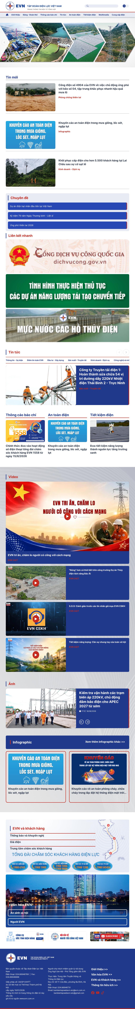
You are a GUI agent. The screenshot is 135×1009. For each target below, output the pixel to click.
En (127, 6)
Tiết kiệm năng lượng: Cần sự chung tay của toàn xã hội (97, 642)
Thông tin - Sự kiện (14, 360)
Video (13, 477)
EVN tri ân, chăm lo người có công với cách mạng (39, 555)
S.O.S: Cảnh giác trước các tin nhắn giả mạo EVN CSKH (97, 606)
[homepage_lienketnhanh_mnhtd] (67, 325)
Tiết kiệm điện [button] (89, 15)
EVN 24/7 (13, 560)
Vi (124, 6)
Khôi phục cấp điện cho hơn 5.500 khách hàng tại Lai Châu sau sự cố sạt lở (102, 374)
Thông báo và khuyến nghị (27, 835)
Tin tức (14, 352)
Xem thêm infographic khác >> (105, 741)
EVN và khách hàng (29, 828)
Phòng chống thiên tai (70, 97)
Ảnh (11, 684)
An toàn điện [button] (74, 15)
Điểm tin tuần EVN (35, 360)
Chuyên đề (19, 198)
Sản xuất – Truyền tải (77, 360)
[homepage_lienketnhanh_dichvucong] (67, 256)
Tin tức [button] (63, 15)
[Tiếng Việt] (33, 5)
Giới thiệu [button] (15, 15)
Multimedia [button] (104, 15)
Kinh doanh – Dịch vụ (69, 169)
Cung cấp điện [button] (118, 15)
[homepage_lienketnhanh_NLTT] (67, 290)
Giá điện (15, 842)
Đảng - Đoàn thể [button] (30, 15)
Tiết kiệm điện (101, 415)
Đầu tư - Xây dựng (55, 360)
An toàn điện (58, 415)
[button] (131, 42)
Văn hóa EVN (21, 905)
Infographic (64, 131)
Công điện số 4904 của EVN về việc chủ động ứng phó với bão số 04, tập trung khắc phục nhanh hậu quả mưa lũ (94, 88)
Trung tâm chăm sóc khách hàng (31, 848)
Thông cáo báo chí (48, 15)
